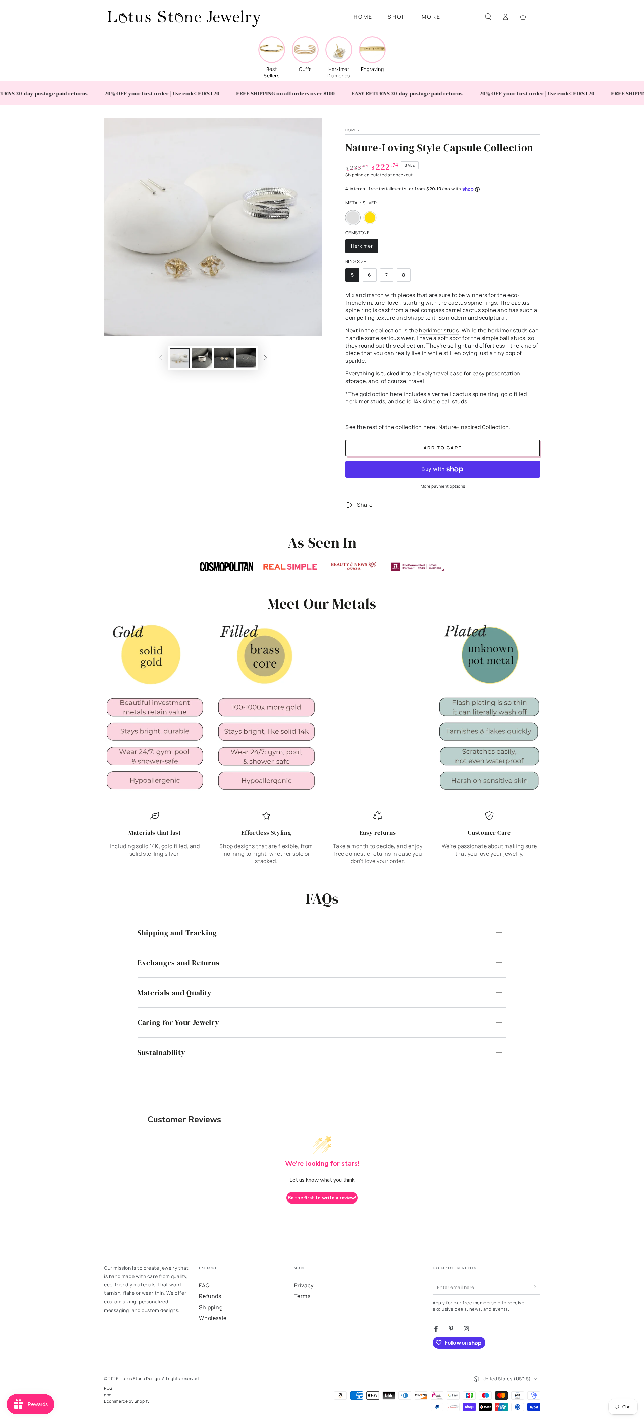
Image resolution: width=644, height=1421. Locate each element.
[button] (488, 16)
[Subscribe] (536, 1287)
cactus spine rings (472, 302)
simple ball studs (503, 338)
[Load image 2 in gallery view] (202, 358)
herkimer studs (439, 330)
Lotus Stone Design (140, 1378)
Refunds (210, 1296)
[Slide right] (265, 358)
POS (108, 1388)
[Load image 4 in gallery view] (246, 358)
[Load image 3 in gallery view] (224, 358)
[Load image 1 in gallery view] (180, 358)
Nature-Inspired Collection (473, 427)
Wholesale (212, 1318)
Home (351, 130)
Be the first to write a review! (322, 1198)
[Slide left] (160, 358)
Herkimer (364, 248)
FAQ (204, 1285)
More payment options (443, 486)
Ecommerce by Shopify (127, 1401)
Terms (302, 1296)
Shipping (354, 175)
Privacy (304, 1285)
